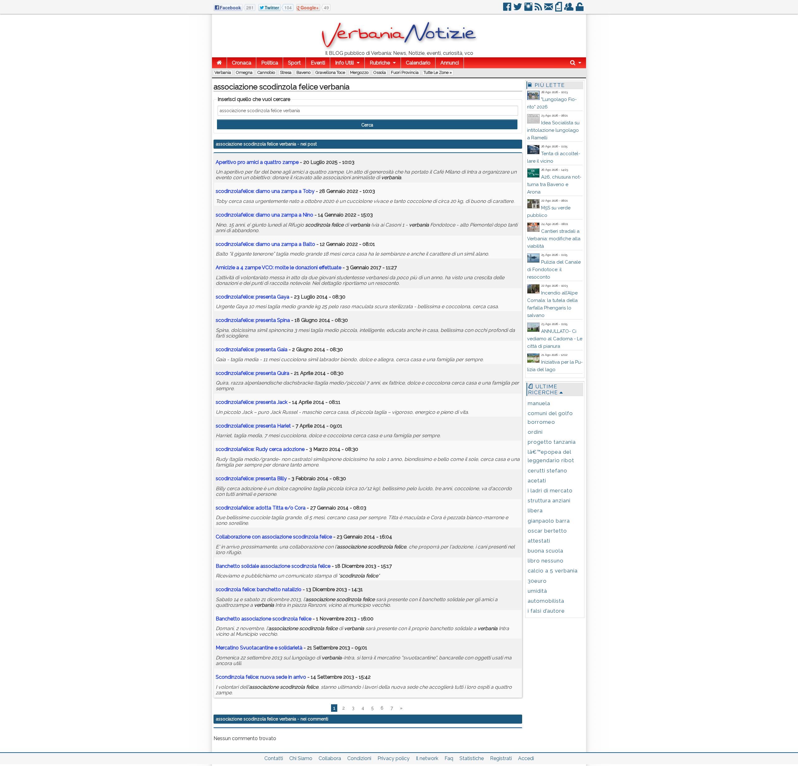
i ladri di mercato (550, 490)
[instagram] (528, 9)
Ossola (379, 72)
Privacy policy (393, 758)
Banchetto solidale (273, 566)
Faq (449, 758)
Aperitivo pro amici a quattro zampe (257, 162)
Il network (427, 758)
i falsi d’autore (546, 611)
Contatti (273, 758)
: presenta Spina (253, 320)
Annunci (449, 63)
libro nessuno (546, 561)
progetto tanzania (552, 442)
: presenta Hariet (253, 426)
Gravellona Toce (330, 72)
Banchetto (263, 619)
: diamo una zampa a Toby (265, 191)
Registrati (501, 758)
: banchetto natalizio (258, 589)
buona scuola (545, 551)
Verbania (222, 72)
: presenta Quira (252, 373)
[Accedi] (580, 9)
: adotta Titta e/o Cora (260, 508)
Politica (269, 63)
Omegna (244, 72)
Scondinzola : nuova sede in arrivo (261, 677)
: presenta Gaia (251, 349)
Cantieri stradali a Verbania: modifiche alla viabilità (553, 238)
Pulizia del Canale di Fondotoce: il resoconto (554, 269)
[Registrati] (569, 9)
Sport (294, 63)
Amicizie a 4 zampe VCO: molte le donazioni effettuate (278, 267)
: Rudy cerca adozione (260, 449)
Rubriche (380, 63)
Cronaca (241, 63)
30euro (537, 581)
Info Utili (344, 63)
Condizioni (359, 758)
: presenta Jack (251, 402)
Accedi (526, 758)
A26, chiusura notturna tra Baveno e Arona (554, 184)
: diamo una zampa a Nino (264, 215)
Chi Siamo (300, 758)
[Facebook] (507, 9)
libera (535, 510)
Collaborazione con (274, 537)
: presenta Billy (251, 478)
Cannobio (266, 72)
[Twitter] (518, 9)
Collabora (330, 758)
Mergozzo (359, 72)
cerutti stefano (547, 470)
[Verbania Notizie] (399, 48)
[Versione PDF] (559, 9)
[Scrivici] (549, 9)
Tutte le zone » (438, 72)
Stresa (285, 72)
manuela (539, 403)
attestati (539, 541)
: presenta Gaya (252, 297)
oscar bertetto (547, 531)
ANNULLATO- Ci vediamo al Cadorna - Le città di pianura (554, 338)
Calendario (418, 63)
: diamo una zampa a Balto (265, 244)
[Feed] (539, 9)
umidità (537, 591)
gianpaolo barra (549, 521)
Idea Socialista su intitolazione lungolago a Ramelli (553, 130)
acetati (537, 480)
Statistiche (471, 758)
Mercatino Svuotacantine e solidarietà (260, 648)
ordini (535, 432)
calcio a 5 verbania (553, 570)
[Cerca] (575, 62)
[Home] (219, 62)
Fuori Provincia (405, 72)
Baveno (303, 72)
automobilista (546, 601)
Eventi (318, 63)
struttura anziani (549, 500)
